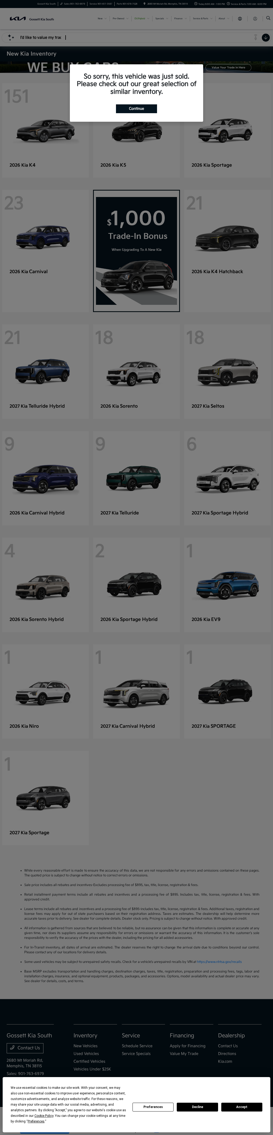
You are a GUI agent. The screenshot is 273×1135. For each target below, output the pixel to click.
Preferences (153, 1107)
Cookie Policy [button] (43, 1116)
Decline (197, 1107)
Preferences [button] (36, 1121)
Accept (241, 1107)
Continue (136, 109)
